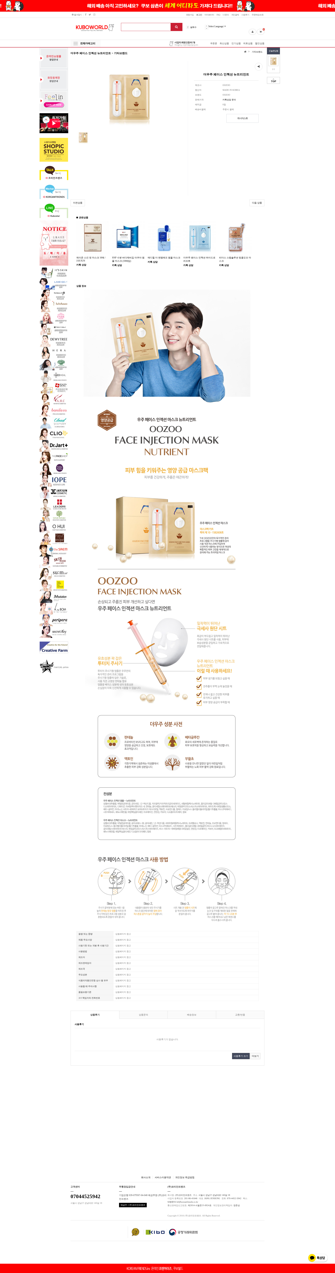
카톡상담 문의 (229, 99)
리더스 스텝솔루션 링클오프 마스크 (235, 259)
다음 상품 (257, 202)
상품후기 (95, 1014)
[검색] (176, 27)
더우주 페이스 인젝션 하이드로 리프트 (199, 259)
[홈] (245, 51)
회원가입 (190, 15)
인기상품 (236, 43)
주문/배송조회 (257, 15)
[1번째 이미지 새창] (83, 137)
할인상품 (259, 43)
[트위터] (90, 15)
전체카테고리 (87, 43)
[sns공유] (258, 67)
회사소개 (145, 1177)
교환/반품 (240, 1014)
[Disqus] (167, 1116)
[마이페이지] (252, 32)
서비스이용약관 (163, 1177)
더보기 (255, 1056)
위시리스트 (242, 118)
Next (206, 28)
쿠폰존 (213, 43)
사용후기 (245, 15)
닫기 (329, 6)
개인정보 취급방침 (184, 1177)
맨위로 (273, 80)
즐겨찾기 (78, 15)
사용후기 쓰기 (241, 1056)
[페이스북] (85, 15)
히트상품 (248, 43)
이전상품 (77, 202)
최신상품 (224, 43)
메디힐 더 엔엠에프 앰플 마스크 (164, 257)
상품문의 (143, 1014)
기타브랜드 (257, 52)
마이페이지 (209, 15)
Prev (206, 26)
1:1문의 (226, 15)
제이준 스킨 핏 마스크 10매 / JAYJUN (90, 259)
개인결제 (235, 15)
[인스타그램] (94, 15)
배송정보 (191, 1014)
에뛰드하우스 (196, 27)
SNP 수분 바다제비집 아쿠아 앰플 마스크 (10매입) (128, 259)
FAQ (218, 15)
